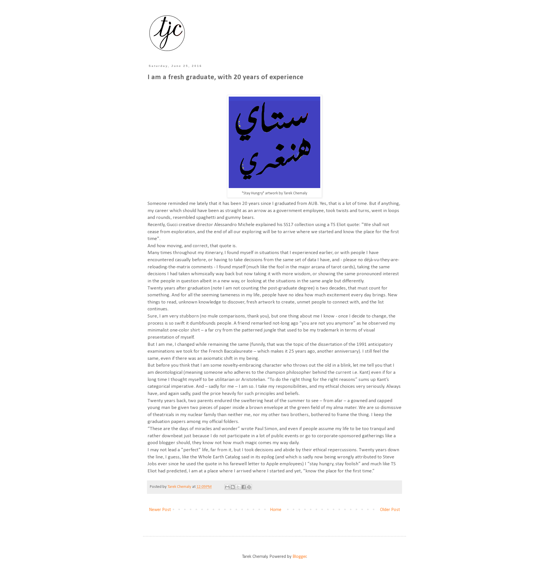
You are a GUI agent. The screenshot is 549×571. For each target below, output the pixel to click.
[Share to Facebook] (243, 487)
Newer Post (160, 510)
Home (275, 510)
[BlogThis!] (233, 487)
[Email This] (227, 487)
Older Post (390, 510)
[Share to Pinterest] (249, 487)
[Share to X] (238, 487)
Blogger (300, 556)
